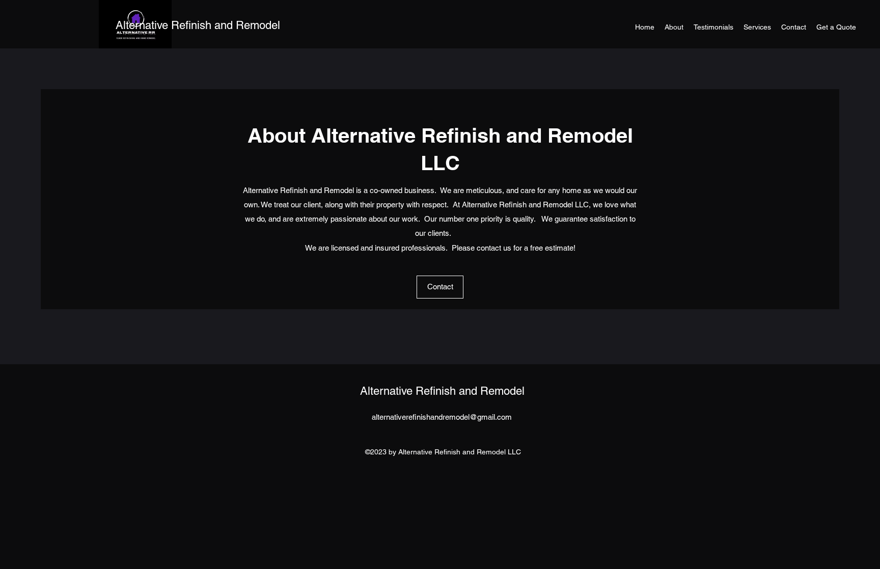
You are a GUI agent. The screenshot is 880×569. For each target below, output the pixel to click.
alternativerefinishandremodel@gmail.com (442, 417)
